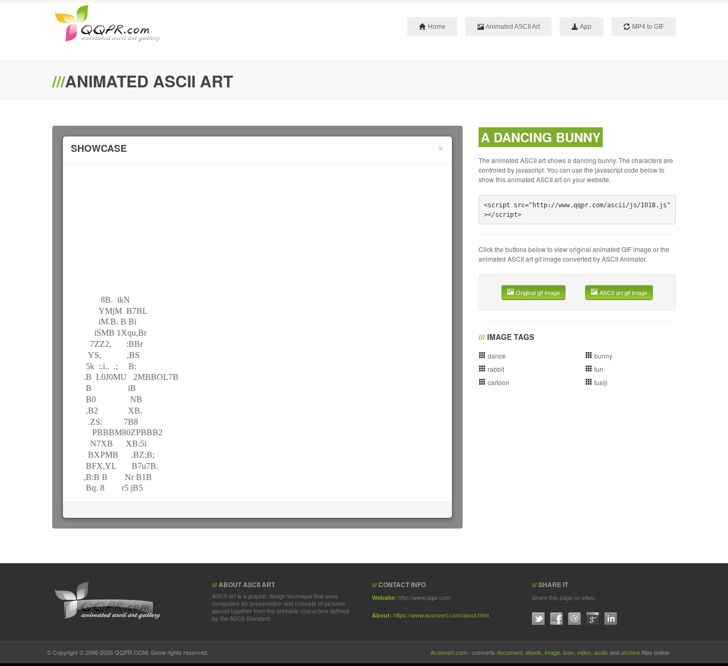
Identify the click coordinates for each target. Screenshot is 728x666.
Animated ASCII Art (512, 26)
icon (568, 652)
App (585, 26)
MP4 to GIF (647, 26)
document (509, 652)
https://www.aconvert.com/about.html (441, 615)
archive (630, 652)
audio (601, 652)
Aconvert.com (449, 652)
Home (436, 26)
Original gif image (537, 292)
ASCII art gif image (623, 292)
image (552, 652)
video (584, 652)
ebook (533, 652)
